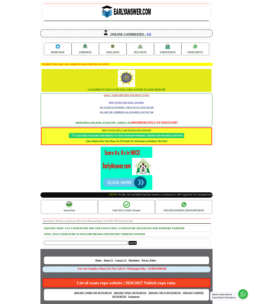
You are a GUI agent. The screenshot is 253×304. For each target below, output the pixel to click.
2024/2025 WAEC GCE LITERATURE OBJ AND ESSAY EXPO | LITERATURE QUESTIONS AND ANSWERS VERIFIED (114, 228)
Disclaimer (134, 260)
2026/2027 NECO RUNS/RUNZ (164, 293)
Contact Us (121, 260)
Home (98, 260)
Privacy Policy (148, 260)
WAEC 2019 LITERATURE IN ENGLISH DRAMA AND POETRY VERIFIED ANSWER (94, 234)
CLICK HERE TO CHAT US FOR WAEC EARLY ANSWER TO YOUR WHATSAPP (126, 89)
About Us (108, 260)
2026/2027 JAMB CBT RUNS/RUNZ (93, 293)
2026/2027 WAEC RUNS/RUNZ (130, 293)
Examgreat (134, 296)
